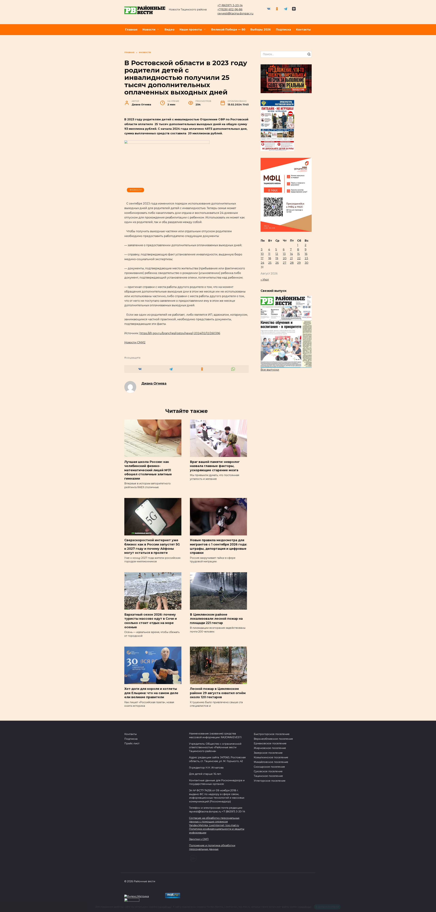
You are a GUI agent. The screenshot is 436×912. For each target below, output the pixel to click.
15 (298, 254)
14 (291, 254)
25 (269, 262)
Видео (169, 29)
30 (306, 262)
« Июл (265, 279)
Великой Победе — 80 (228, 29)
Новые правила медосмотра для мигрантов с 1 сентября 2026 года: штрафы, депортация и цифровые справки (218, 546)
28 (292, 262)
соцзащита (133, 357)
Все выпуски (270, 369)
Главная (131, 29)
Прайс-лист (131, 743)
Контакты (303, 29)
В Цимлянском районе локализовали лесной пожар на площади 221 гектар (216, 618)
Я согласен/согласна (327, 906)
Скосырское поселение (269, 766)
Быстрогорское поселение (272, 734)
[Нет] (431, 907)
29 (299, 262)
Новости (149, 29)
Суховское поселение (268, 771)
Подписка (283, 29)
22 (299, 258)
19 (276, 258)
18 (269, 258)
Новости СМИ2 (134, 342)
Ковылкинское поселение (271, 757)
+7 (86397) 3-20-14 (230, 5)
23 (306, 258)
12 (276, 254)
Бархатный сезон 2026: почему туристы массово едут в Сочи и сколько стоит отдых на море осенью (150, 621)
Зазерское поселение (268, 752)
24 (262, 262)
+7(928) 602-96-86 (229, 9)
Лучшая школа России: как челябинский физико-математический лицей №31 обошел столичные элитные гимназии (148, 470)
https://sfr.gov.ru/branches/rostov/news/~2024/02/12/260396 (179, 333)
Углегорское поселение (269, 780)
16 (306, 254)
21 (291, 258)
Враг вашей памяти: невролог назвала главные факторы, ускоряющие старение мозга (215, 466)
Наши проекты (191, 29)
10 (262, 254)
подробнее (165, 906)
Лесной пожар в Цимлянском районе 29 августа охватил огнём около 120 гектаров (218, 693)
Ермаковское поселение (270, 743)
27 (284, 262)
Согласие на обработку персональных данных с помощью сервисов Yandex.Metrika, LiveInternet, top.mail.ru (214, 821)
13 (284, 254)
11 (269, 254)
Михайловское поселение (271, 762)
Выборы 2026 (260, 29)
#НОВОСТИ (136, 190)
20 (284, 258)
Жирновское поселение (270, 748)
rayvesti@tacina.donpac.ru (235, 13)
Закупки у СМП (199, 839)
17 (262, 258)
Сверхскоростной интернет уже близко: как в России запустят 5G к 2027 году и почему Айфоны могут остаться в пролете (152, 546)
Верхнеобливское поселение (273, 738)
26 (277, 262)
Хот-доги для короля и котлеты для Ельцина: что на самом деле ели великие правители (151, 693)
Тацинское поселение (268, 776)
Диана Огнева (153, 383)
